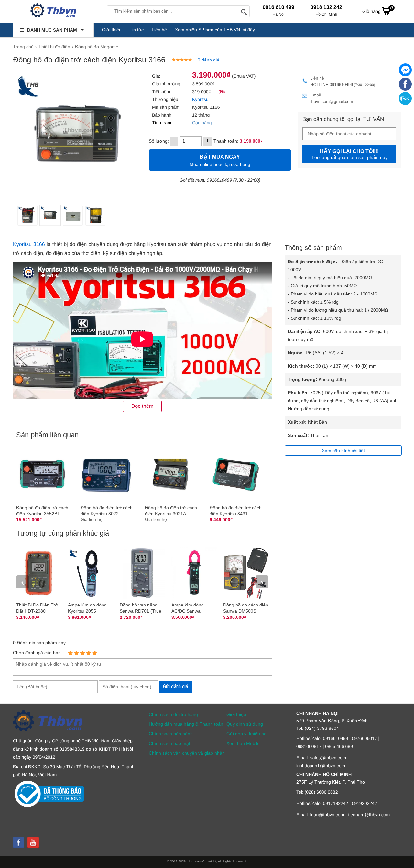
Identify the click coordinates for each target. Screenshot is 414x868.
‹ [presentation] (23, 581)
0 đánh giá (208, 59)
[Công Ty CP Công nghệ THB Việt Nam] (53, 11)
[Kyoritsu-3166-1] (72, 215)
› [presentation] (262, 581)
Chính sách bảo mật (169, 743)
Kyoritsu (199, 99)
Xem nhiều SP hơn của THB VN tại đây (215, 29)
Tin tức (137, 29)
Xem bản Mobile (243, 743)
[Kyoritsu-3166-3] (95, 215)
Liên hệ (159, 29)
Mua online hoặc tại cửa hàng (220, 160)
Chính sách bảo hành (171, 733)
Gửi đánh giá (175, 687)
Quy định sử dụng (244, 724)
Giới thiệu (112, 29)
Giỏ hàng (377, 9)
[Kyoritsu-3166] (50, 215)
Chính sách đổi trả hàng (173, 714)
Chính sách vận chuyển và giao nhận (187, 753)
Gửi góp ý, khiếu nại (246, 733)
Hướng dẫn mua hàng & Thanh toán (186, 724)
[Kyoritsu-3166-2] (27, 215)
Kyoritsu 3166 (29, 244)
